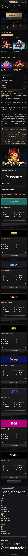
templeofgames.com (20, 551)
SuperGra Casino (6, 397)
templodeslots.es (8, 553)
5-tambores (10, 35)
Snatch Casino (6, 239)
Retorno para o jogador (6, 80)
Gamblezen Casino (7, 334)
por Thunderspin (9, 8)
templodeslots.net (14, 554)
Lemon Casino (6, 207)
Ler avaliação (20, 28)
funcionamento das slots (18, 143)
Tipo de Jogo (4, 85)
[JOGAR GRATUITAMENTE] (6, 44)
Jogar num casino (19, 116)
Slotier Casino (5, 460)
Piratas (3, 35)
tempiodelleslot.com (18, 553)
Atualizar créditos (14, 28)
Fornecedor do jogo (5, 75)
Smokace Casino (6, 302)
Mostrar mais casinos (14, 482)
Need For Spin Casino (8, 429)
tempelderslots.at (11, 551)
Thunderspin (4, 95)
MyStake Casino (6, 270)
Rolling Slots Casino (7, 365)
